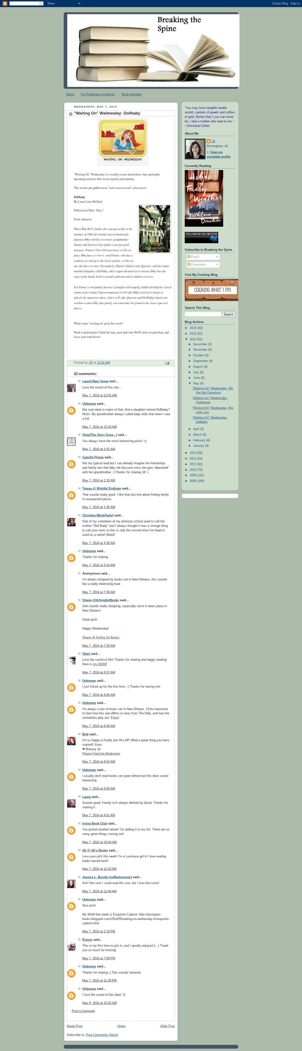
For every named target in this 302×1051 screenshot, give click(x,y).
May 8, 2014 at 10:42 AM (99, 1003)
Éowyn (87, 939)
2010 (193, 470)
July (196, 372)
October (199, 355)
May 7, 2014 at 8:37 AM (98, 672)
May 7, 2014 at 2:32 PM (98, 931)
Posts (194, 257)
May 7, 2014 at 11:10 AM (99, 869)
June (197, 377)
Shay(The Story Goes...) (99, 435)
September (201, 361)
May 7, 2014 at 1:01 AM (98, 449)
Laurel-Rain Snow (95, 381)
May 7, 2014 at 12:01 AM (99, 395)
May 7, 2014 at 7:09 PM (98, 958)
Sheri (86, 653)
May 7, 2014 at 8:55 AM (98, 788)
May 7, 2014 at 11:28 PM (99, 980)
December (200, 344)
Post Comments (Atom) (102, 1035)
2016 (193, 328)
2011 (193, 464)
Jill (213, 141)
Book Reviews (132, 94)
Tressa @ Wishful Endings (101, 488)
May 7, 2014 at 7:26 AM (98, 592)
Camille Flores (93, 457)
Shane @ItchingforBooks (100, 600)
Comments (198, 264)
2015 (193, 333)
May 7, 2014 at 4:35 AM (98, 543)
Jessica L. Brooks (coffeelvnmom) (107, 877)
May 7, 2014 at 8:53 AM (98, 761)
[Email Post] (167, 363)
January (199, 445)
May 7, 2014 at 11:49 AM (99, 891)
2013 (193, 453)
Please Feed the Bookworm (101, 753)
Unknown (89, 403)
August (198, 366)
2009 (193, 475)
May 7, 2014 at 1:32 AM (98, 480)
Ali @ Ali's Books (95, 850)
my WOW (99, 664)
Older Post (167, 1026)
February (199, 440)
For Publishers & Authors (98, 94)
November (200, 349)
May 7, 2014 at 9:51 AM (98, 815)
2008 (193, 481)
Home (70, 94)
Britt (85, 734)
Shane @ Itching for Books (100, 637)
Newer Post (75, 1026)
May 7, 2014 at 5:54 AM (98, 565)
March (198, 434)
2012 (193, 458)
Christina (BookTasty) (97, 515)
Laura (87, 797)
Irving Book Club (94, 823)
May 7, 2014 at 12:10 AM (99, 427)
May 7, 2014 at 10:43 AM (99, 842)
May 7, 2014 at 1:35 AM (98, 507)
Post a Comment (83, 1011)
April (196, 429)
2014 (193, 339)
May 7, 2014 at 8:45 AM (98, 695)
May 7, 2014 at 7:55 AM (98, 645)
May (196, 383)
